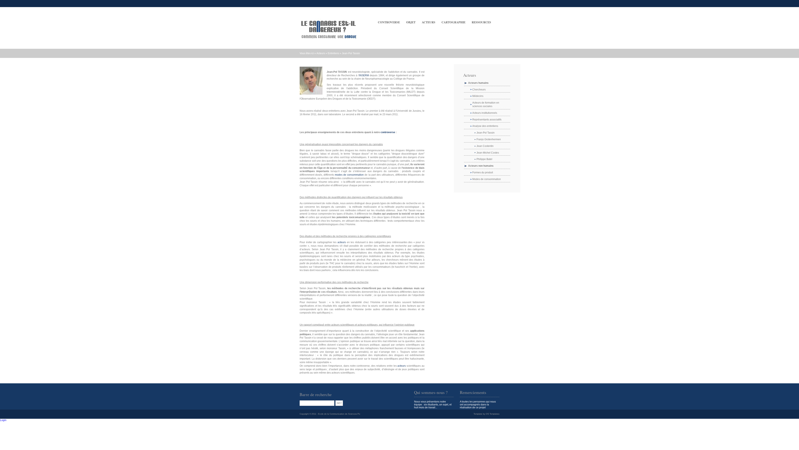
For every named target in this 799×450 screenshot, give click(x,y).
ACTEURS (428, 22)
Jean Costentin (485, 146)
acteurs (341, 242)
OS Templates (492, 414)
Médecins (477, 96)
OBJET (411, 22)
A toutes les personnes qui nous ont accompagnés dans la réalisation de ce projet (478, 404)
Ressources (481, 22)
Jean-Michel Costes (487, 152)
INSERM (364, 75)
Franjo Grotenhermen (488, 139)
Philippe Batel (484, 159)
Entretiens (333, 53)
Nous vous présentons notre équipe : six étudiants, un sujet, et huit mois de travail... (433, 404)
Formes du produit (482, 172)
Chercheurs (479, 89)
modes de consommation (349, 174)
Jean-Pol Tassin (351, 53)
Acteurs (320, 53)
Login (3, 420)
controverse (388, 132)
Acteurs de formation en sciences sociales (485, 104)
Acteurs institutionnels (484, 112)
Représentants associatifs (486, 119)
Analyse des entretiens (485, 126)
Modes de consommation (486, 179)
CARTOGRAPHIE (453, 22)
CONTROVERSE (389, 22)
